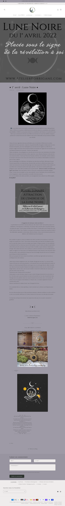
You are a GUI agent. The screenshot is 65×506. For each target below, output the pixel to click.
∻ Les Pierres (20, 481)
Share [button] (12, 443)
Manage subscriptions (58, 504)
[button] (4, 9)
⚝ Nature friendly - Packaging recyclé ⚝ (26, 484)
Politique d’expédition (25, 503)
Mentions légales (44, 503)
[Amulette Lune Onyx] (32, 366)
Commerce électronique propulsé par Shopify (24, 502)
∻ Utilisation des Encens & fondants (46, 481)
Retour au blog (33, 449)
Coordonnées (50, 503)
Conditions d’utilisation (58, 502)
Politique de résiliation (58, 503)
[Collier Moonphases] (25, 345)
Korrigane (14, 502)
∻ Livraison (38, 484)
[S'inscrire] (24, 491)
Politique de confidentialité (48, 502)
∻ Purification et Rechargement (30, 481)
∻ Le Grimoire (13, 481)
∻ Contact (44, 484)
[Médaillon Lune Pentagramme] (39, 345)
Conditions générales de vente (35, 503)
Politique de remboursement (38, 502)
